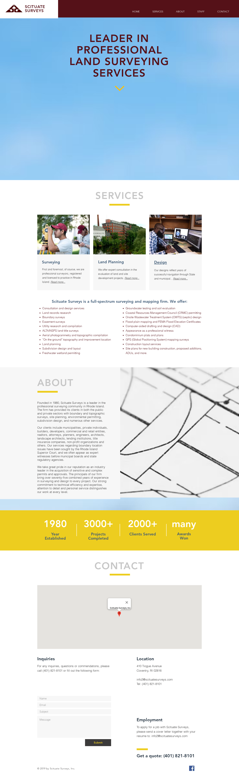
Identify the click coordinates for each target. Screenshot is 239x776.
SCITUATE (35, 6)
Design (160, 262)
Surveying (51, 262)
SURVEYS (34, 10)
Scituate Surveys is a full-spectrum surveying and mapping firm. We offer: (119, 301)
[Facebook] (191, 768)
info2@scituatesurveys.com (155, 679)
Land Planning (111, 262)
